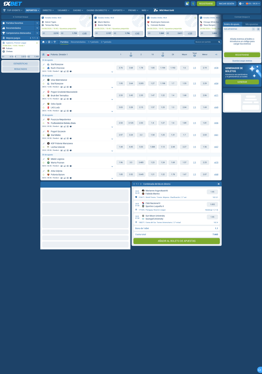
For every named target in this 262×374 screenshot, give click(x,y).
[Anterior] (30, 38)
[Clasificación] (67, 71)
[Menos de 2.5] (204, 67)
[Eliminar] (218, 184)
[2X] (172, 67)
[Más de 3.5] (184, 146)
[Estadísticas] (61, 71)
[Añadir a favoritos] (37, 42)
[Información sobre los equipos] (70, 71)
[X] (130, 67)
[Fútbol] (49, 42)
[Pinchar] (43, 64)
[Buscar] (219, 42)
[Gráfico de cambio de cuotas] (64, 71)
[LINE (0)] (43, 42)
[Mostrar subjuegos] (112, 72)
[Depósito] (193, 3)
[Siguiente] (37, 38)
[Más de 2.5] (184, 67)
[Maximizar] (37, 23)
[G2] (141, 67)
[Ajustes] (241, 3)
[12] (162, 67)
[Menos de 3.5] (204, 146)
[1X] (152, 67)
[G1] (120, 67)
